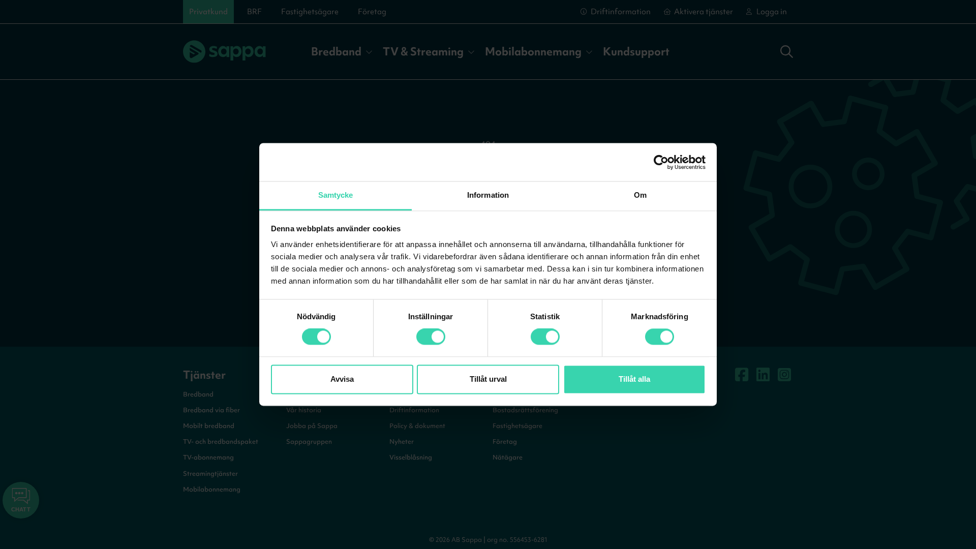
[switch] (430, 337)
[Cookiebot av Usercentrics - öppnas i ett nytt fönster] (661, 162)
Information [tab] (488, 195)
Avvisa (342, 379)
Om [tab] (640, 195)
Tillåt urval (488, 379)
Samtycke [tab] (335, 195)
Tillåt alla (634, 379)
